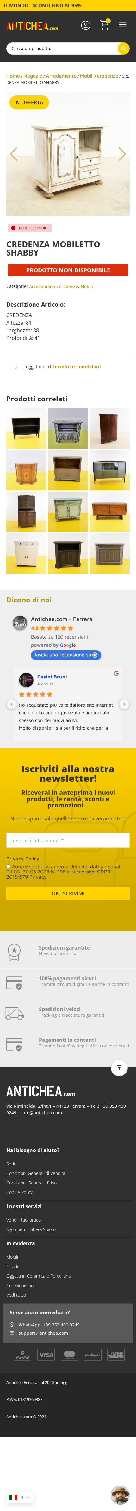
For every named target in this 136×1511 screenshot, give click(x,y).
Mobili (87, 76)
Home (13, 76)
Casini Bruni (52, 676)
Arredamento (61, 76)
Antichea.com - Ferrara (61, 619)
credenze (107, 76)
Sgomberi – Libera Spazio (31, 1229)
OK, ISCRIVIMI (68, 893)
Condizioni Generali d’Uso (31, 1183)
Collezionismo (20, 1285)
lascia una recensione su (63, 654)
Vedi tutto (16, 1295)
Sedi (10, 1164)
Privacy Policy (22, 858)
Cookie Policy (19, 1192)
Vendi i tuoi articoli (24, 1220)
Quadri (13, 1266)
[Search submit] (124, 48)
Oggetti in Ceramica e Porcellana (38, 1276)
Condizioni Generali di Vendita (35, 1173)
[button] (122, 25)
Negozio (32, 76)
